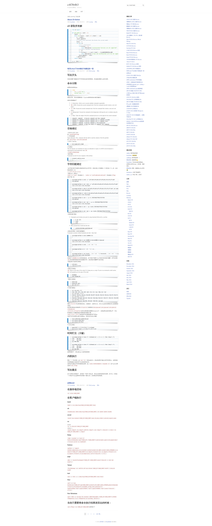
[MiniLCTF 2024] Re (132, 137)
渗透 (128, 182)
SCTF (130, 229)
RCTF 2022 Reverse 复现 (133, 64)
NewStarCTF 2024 (131, 48)
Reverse (128, 193)
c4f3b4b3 (73, 4)
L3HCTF (131, 227)
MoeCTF (130, 238)
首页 (70, 11)
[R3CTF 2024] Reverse (132, 125)
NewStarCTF (131, 236)
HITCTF (130, 256)
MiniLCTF (130, 200)
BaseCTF (130, 234)
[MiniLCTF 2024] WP (132, 139)
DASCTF (130, 209)
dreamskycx (129, 172)
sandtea (128, 153)
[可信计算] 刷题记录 (132, 77)
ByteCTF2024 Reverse (132, 55)
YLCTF (130, 243)
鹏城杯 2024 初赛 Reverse (133, 26)
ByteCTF (130, 231)
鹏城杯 (129, 252)
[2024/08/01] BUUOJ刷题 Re (134, 68)
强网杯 (129, 250)
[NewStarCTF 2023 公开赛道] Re (135, 119)
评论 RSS (129, 296)
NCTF (129, 204)
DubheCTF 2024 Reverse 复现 (134, 66)
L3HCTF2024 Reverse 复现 (133, 50)
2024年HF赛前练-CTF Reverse (134, 59)
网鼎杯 (129, 247)
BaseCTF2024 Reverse (132, 52)
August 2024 (129, 273)
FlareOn (130, 241)
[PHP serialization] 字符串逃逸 (134, 80)
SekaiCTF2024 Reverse (132, 57)
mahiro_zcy (129, 174)
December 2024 (130, 264)
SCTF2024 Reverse (131, 46)
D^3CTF (130, 207)
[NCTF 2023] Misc (131, 146)
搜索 (143, 5)
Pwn (128, 188)
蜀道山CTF (130, 254)
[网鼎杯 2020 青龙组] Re (133, 106)
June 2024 (129, 277)
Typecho (129, 298)
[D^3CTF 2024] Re (131, 141)
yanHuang (129, 157)
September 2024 (130, 270)
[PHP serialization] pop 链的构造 (135, 88)
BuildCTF (130, 245)
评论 (96, 22)
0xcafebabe (72, 22)
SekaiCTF (131, 225)
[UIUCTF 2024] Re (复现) (133, 97)
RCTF (130, 220)
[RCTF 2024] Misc (131, 130)
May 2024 (129, 280)
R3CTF (129, 213)
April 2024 (129, 282)
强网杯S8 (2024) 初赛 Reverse (134, 28)
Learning (91, 22)
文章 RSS (129, 294)
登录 (128, 291)
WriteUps (129, 197)
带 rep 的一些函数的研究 (133, 104)
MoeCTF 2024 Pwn (131, 43)
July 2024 (129, 275)
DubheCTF (131, 222)
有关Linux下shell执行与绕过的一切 (80, 68)
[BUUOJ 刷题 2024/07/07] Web (134, 91)
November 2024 (130, 266)
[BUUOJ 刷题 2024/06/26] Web (134, 101)
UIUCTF (130, 216)
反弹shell (70, 383)
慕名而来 (129, 160)
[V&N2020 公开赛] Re (132, 108)
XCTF (129, 218)
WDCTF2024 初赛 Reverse (133, 31)
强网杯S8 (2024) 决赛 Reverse (134, 21)
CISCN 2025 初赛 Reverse (133, 19)
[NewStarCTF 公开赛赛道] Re (134, 99)
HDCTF (131, 211)
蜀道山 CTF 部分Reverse (133, 24)
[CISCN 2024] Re (131, 134)
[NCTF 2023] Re (131, 143)
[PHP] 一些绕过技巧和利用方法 (135, 82)
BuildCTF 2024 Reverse (132, 33)
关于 (82, 11)
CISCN (129, 202)
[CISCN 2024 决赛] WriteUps (134, 75)
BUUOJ (128, 186)
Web (90, 71)
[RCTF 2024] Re (130, 132)
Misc (128, 191)
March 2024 (129, 284)
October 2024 (130, 268)
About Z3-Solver (73, 19)
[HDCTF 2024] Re (131, 127)
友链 (76, 11)
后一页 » (98, 514)
